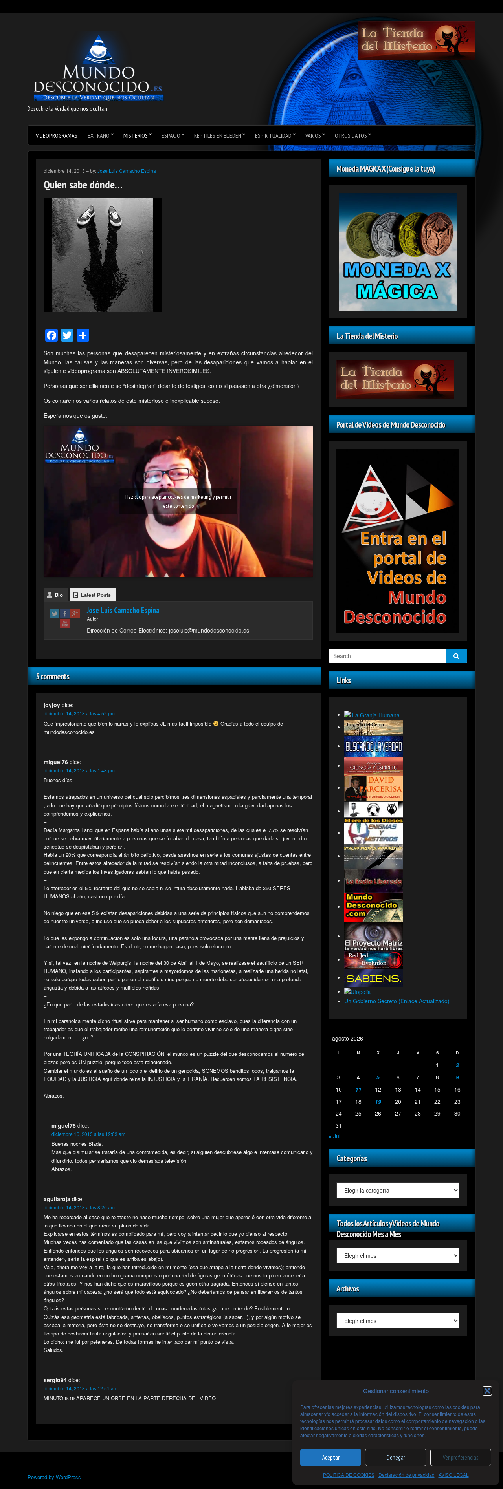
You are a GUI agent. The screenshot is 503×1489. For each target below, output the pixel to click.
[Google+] (75, 613)
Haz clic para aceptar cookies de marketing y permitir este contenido (178, 501)
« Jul (334, 1136)
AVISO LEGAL (454, 1474)
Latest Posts (96, 594)
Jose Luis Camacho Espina (126, 170)
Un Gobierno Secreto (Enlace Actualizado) (397, 1001)
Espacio (171, 135)
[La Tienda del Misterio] (416, 40)
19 (378, 1101)
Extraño (99, 135)
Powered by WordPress (54, 1477)
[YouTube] (65, 623)
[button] (487, 1391)
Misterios (135, 135)
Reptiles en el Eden (217, 135)
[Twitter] (54, 613)
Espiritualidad (273, 135)
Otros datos (351, 135)
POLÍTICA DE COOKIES (348, 1474)
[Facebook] (65, 613)
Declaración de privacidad (406, 1474)
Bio (59, 594)
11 (358, 1089)
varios (313, 135)
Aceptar (331, 1457)
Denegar (396, 1457)
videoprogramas (56, 135)
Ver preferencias (460, 1457)
